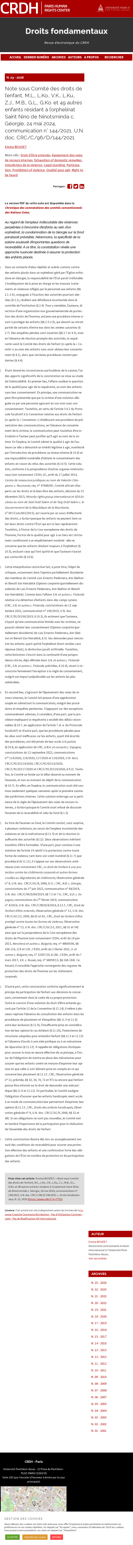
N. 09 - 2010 (99, 1377)
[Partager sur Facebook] (69, 187)
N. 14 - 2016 (99, 1343)
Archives (59, 57)
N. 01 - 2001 (99, 1431)
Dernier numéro (36, 57)
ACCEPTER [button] (12, 1537)
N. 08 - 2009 (99, 1384)
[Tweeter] (75, 187)
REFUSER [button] (56, 1537)
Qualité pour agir (58, 170)
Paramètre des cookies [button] (35, 1537)
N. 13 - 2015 (99, 1350)
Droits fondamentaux (66, 30)
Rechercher (114, 57)
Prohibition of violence (28, 170)
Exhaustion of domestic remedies (58, 160)
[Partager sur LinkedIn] (81, 187)
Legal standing (54, 165)
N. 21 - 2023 (99, 1296)
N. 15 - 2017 (99, 1336)
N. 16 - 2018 (99, 1330)
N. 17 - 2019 (99, 1323)
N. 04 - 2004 (99, 1411)
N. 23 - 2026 (15, 77)
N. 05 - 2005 (99, 1404)
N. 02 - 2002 (99, 1424)
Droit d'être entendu (35, 155)
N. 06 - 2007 (99, 1397)
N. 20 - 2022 (99, 1303)
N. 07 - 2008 (99, 1390)
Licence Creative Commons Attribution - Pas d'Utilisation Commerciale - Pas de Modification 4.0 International (44, 1214)
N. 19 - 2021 (99, 1310)
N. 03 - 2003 (99, 1417)
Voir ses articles (97, 1258)
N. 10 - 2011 (99, 1370)
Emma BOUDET (16, 147)
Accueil (15, 57)
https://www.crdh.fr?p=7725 (44, 1199)
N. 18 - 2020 (99, 1316)
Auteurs (75, 57)
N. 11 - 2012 (99, 1363)
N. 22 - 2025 (99, 1289)
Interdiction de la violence (23, 165)
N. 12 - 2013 (99, 1357)
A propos (91, 57)
